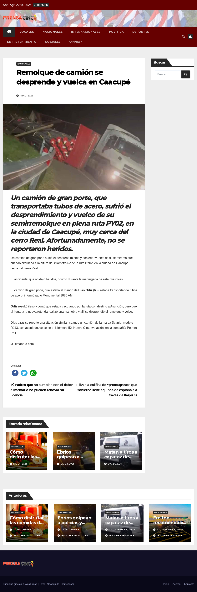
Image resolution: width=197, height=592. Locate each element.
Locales (27, 31)
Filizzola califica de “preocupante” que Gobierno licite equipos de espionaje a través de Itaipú (106, 390)
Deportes (140, 31)
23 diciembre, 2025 (170, 529)
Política (116, 31)
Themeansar (67, 584)
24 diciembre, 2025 (26, 529)
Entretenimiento (22, 42)
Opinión (76, 42)
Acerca (176, 584)
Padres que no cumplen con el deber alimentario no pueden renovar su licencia (42, 390)
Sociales (53, 42)
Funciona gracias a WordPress (20, 584)
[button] (183, 36)
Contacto (189, 584)
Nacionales (53, 31)
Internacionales (86, 31)
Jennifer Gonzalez (26, 535)
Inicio (166, 584)
